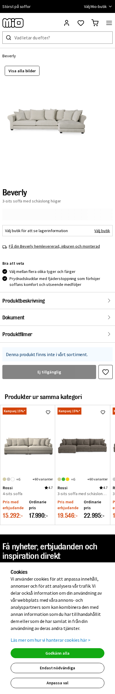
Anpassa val (57, 682)
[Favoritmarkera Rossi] (48, 412)
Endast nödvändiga (57, 667)
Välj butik (102, 230)
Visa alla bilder (22, 70)
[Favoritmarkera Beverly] (105, 372)
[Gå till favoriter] (81, 23)
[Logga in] (67, 23)
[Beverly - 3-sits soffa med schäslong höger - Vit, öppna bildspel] (49, 122)
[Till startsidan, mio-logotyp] (13, 23)
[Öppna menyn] (109, 23)
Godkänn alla (57, 653)
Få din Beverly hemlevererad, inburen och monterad (54, 246)
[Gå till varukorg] (95, 23)
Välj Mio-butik (95, 6)
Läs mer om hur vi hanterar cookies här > (51, 640)
